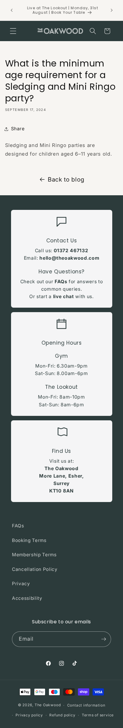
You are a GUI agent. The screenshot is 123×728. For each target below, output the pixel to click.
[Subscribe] (103, 639)
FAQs (61, 281)
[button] (13, 31)
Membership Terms (34, 554)
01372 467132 (71, 250)
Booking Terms (29, 540)
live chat (63, 296)
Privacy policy (29, 715)
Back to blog (66, 179)
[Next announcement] (111, 10)
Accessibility (27, 598)
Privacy (21, 583)
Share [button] (18, 128)
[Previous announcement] (11, 10)
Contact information (86, 705)
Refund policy (62, 715)
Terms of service (98, 715)
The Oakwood (48, 705)
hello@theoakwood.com (69, 258)
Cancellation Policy (35, 569)
